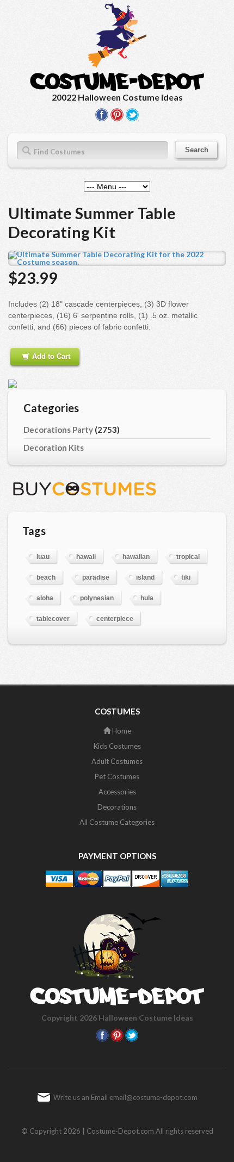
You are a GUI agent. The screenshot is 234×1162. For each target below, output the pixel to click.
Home (120, 730)
